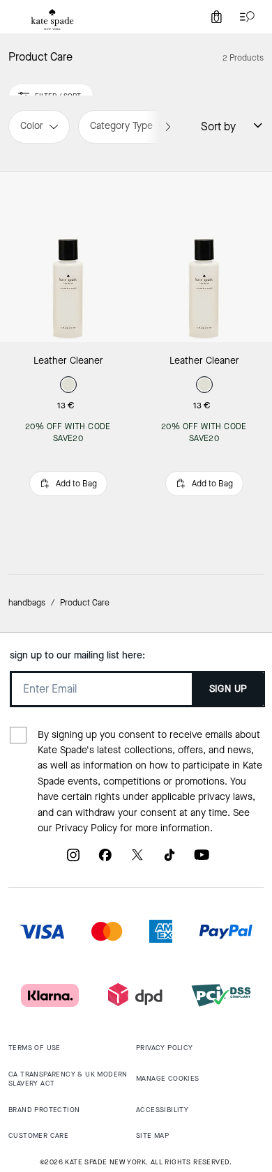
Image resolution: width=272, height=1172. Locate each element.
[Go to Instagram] (73, 860)
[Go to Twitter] (137, 860)
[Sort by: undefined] (250, 125)
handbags (26, 602)
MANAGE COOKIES (167, 1078)
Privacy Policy (86, 828)
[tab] (52, 19)
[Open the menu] (244, 17)
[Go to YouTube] (201, 860)
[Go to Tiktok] (169, 860)
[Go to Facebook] (105, 860)
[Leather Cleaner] (68, 257)
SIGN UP (228, 688)
